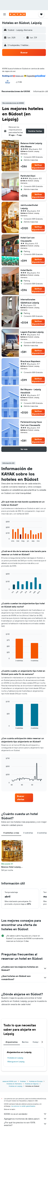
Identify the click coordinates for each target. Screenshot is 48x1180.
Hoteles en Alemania (14, 1084)
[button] (4, 14)
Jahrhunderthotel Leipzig (29, 207)
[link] (24, 797)
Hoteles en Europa (35, 1081)
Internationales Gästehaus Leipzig (30, 301)
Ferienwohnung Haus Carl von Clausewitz (31, 423)
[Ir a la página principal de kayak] (17, 14)
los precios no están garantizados (23, 1106)
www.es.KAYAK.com (10, 1081)
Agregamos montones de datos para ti (21, 1118)
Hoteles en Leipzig (15, 1086)
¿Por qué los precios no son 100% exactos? (19, 1123)
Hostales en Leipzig (15, 1058)
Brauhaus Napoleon (30, 361)
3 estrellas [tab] (28, 833)
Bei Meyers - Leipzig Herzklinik (31, 391)
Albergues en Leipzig (15, 1061)
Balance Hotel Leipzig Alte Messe (31, 145)
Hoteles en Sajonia (31, 1084)
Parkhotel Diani (28, 175)
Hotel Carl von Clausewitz (28, 239)
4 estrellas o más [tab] (11, 833)
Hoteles (23, 1081)
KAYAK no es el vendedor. (16, 1114)
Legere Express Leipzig (32, 332)
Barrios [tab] (25, 1042)
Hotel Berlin (26, 270)
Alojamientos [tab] (12, 1042)
